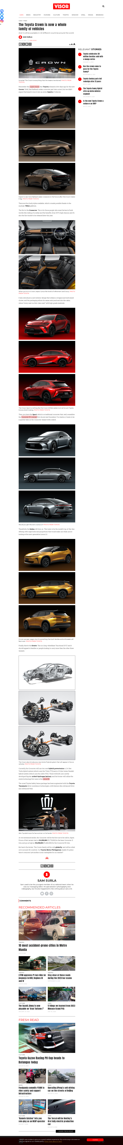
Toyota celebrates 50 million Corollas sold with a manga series (93, 56)
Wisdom (75, 15)
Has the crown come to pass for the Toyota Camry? (92, 69)
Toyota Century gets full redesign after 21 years (92, 80)
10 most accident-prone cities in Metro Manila (43, 947)
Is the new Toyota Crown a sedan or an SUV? (93, 102)
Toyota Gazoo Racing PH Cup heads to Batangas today (42, 1060)
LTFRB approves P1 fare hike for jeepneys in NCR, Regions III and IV (32, 978)
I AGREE (95, 1140)
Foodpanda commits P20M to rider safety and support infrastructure (31, 1090)
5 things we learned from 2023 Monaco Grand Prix (61, 1007)
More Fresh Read (66, 1131)
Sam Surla (27, 37)
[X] (23, 44)
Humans (47, 15)
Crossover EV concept (29, 417)
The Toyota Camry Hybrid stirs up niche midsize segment (92, 91)
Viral (83, 15)
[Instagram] (30, 44)
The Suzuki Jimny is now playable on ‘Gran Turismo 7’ (31, 1007)
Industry (37, 15)
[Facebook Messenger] (26, 44)
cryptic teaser (34, 87)
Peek (25, 20)
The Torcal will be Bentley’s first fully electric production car (61, 1121)
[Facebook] (20, 44)
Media (90, 15)
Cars (21, 15)
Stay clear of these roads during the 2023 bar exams (60, 977)
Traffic (66, 15)
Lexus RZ (46, 779)
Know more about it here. (53, 1141)
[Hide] (0, 24)
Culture (56, 15)
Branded (99, 15)
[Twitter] (2, 14)
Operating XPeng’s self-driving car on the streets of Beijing (61, 1089)
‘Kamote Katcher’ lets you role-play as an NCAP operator (32, 1120)
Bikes (28, 15)
